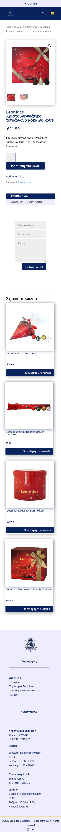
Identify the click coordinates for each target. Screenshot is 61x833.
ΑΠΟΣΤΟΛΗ (34, 266)
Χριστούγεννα (30, 26)
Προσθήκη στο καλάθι (25, 166)
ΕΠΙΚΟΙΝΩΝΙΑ (19, 196)
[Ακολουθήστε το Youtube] (33, 829)
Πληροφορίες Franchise (21, 686)
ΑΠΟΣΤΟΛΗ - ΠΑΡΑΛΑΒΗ (26, 201)
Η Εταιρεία (14, 682)
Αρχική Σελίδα (13, 26)
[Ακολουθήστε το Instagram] (27, 829)
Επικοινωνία (15, 677)
